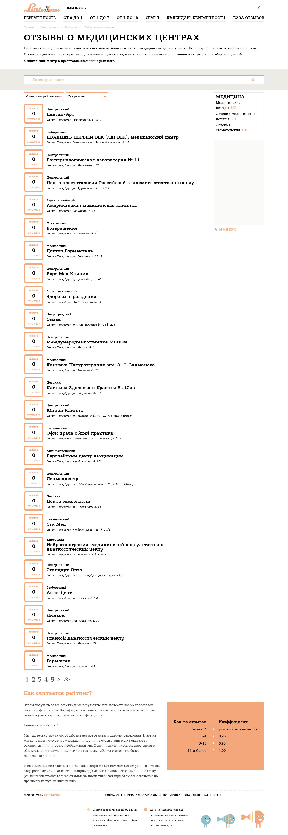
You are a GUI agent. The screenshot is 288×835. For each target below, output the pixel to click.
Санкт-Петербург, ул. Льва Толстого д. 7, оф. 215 (81, 324)
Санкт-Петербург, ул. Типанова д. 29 (72, 370)
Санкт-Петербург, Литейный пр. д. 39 (73, 620)
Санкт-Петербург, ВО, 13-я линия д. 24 (74, 302)
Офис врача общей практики (80, 433)
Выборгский (56, 132)
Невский (54, 382)
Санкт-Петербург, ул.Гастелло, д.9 (71, 666)
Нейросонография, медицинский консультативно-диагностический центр (106, 547)
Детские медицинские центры (236, 116)
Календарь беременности (196, 17)
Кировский (55, 539)
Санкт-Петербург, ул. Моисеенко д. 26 (73, 165)
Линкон (56, 615)
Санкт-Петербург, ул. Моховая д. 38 (72, 643)
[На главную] (43, 9)
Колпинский (57, 428)
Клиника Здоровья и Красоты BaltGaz (91, 387)
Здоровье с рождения (71, 296)
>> (66, 679)
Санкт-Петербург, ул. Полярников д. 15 (74, 507)
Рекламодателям (142, 795)
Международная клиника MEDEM (87, 342)
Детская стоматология (231, 127)
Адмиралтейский (61, 200)
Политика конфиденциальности (192, 795)
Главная (29, 27)
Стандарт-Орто (64, 570)
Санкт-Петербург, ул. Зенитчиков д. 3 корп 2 (78, 554)
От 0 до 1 (72, 17)
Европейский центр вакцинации (85, 456)
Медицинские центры (99, 27)
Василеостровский (62, 291)
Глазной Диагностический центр (85, 638)
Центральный (58, 109)
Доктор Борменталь (70, 251)
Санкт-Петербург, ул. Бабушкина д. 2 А (74, 393)
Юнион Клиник (65, 410)
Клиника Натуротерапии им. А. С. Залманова (101, 365)
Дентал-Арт (60, 114)
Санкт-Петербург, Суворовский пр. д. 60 (74, 279)
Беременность (40, 17)
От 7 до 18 (127, 17)
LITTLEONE (52, 795)
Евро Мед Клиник (67, 274)
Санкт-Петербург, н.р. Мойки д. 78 (71, 211)
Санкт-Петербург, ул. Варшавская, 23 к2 (74, 256)
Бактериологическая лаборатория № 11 (93, 160)
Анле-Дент (59, 592)
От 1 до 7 (99, 17)
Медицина (71, 27)
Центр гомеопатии (68, 501)
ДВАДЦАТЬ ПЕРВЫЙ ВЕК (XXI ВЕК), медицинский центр (113, 137)
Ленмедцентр (62, 479)
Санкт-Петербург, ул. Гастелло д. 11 (72, 233)
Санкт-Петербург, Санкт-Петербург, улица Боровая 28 (84, 575)
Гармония (58, 661)
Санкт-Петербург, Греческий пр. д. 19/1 (74, 119)
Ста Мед (56, 524)
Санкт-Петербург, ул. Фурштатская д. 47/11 (78, 188)
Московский (56, 223)
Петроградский (59, 314)
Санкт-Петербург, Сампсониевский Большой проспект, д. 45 (88, 142)
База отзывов (248, 17)
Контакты (113, 795)
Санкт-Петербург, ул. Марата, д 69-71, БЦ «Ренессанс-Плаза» (89, 416)
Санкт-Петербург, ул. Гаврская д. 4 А (72, 598)
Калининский (58, 519)
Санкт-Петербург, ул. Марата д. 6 (70, 347)
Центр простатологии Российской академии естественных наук (122, 182)
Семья (152, 17)
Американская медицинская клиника (92, 205)
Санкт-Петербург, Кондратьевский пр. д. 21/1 (78, 529)
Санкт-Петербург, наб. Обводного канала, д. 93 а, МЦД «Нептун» (92, 484)
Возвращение (62, 228)
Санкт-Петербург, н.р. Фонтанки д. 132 (74, 461)
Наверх (227, 229)
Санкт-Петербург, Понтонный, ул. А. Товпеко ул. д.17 (84, 438)
